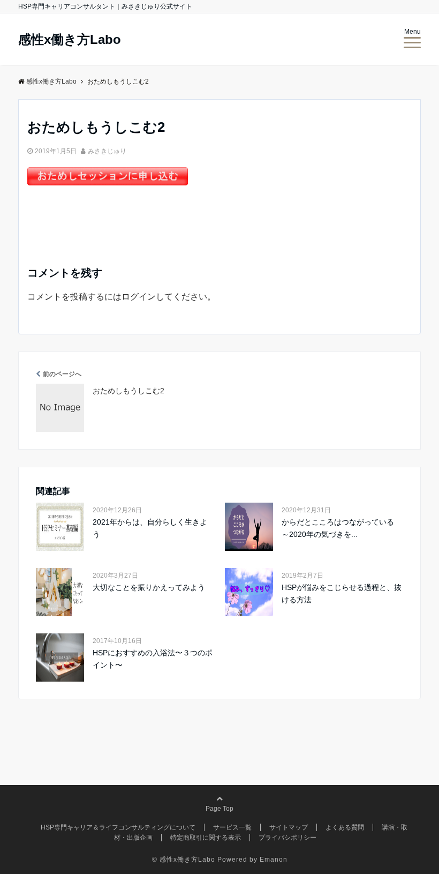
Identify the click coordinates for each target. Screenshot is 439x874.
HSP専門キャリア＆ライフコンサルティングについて (118, 827)
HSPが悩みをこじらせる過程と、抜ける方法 (342, 593)
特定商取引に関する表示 (205, 837)
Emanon (273, 859)
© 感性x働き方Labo (183, 859)
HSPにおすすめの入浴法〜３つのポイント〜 (153, 658)
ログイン (139, 296)
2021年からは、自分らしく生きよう (150, 528)
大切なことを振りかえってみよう (149, 587)
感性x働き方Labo (69, 39)
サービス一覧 (232, 827)
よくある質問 (345, 827)
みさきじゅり (107, 151)
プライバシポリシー (287, 837)
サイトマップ (288, 827)
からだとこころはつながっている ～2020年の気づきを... (342, 528)
